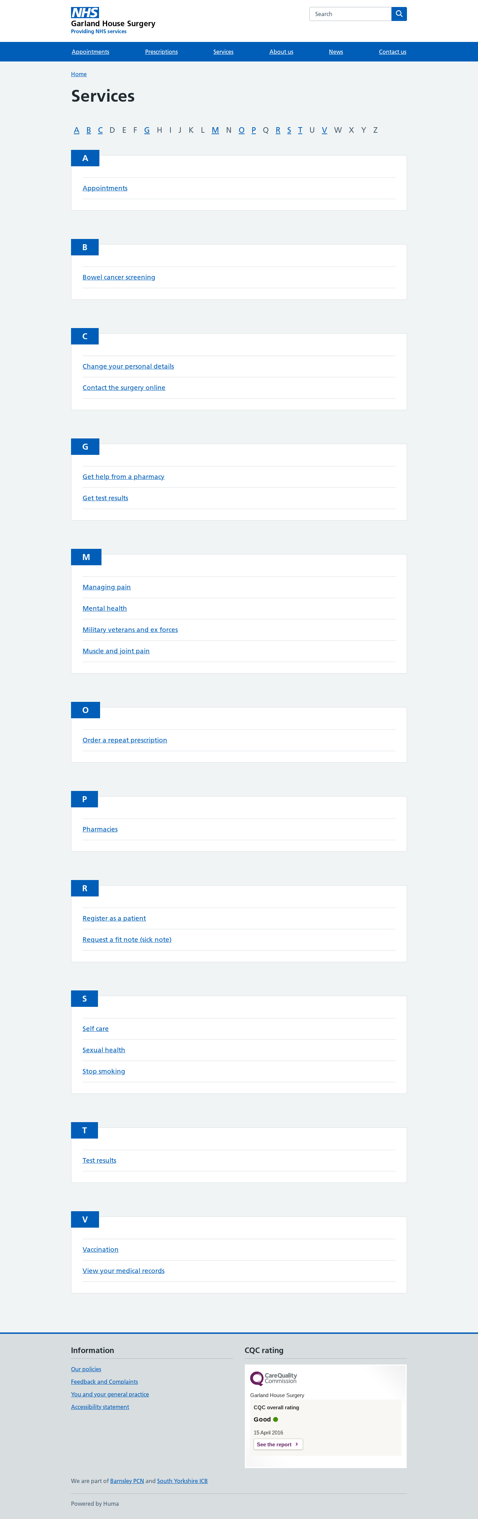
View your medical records (123, 1271)
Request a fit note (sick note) (127, 940)
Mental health (105, 608)
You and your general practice (110, 1394)
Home (79, 74)
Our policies (86, 1369)
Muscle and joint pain (116, 651)
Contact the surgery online (124, 388)
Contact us (392, 51)
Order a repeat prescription (125, 740)
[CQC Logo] (273, 1379)
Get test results (105, 498)
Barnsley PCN (127, 1480)
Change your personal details (128, 366)
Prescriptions (161, 51)
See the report (274, 1444)
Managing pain (107, 587)
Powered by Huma (95, 1503)
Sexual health (104, 1050)
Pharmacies (100, 829)
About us (281, 51)
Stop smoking (104, 1071)
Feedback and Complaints (104, 1381)
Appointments (90, 51)
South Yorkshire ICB (182, 1480)
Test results (99, 1160)
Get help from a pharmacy (123, 477)
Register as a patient (114, 918)
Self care (96, 1029)
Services (223, 51)
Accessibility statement (100, 1406)
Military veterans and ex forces (130, 630)
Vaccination (101, 1249)
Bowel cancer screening (119, 277)
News (336, 51)
